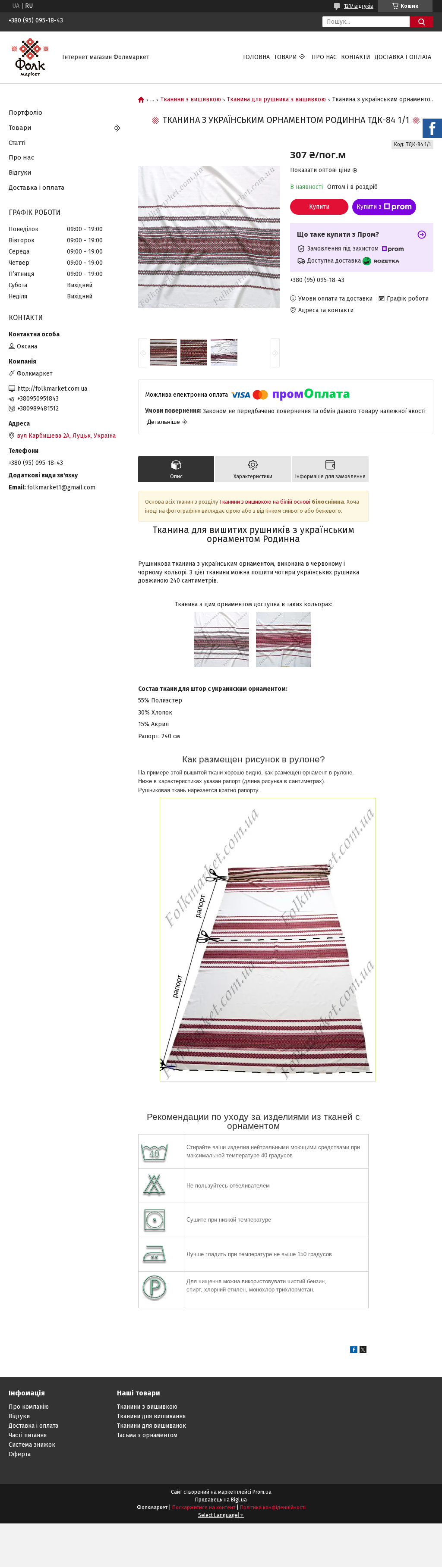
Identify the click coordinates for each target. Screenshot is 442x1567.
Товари (285, 57)
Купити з (369, 206)
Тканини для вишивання (151, 1416)
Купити (319, 206)
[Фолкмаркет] (30, 57)
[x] (363, 1351)
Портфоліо (25, 112)
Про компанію (29, 1406)
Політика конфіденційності (273, 1507)
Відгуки (20, 172)
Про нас (324, 57)
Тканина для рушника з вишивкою (276, 100)
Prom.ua (262, 1492)
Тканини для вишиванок (151, 1425)
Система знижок (32, 1444)
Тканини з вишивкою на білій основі (264, 501)
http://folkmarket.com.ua (52, 388)
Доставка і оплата (403, 57)
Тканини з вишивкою (191, 100)
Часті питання (28, 1435)
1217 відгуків (358, 6)
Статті (17, 143)
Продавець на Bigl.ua (221, 1500)
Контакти (355, 57)
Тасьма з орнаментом (147, 1435)
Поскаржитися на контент (203, 1507)
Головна (256, 57)
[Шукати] (421, 21)
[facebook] (353, 1351)
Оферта (20, 1454)
